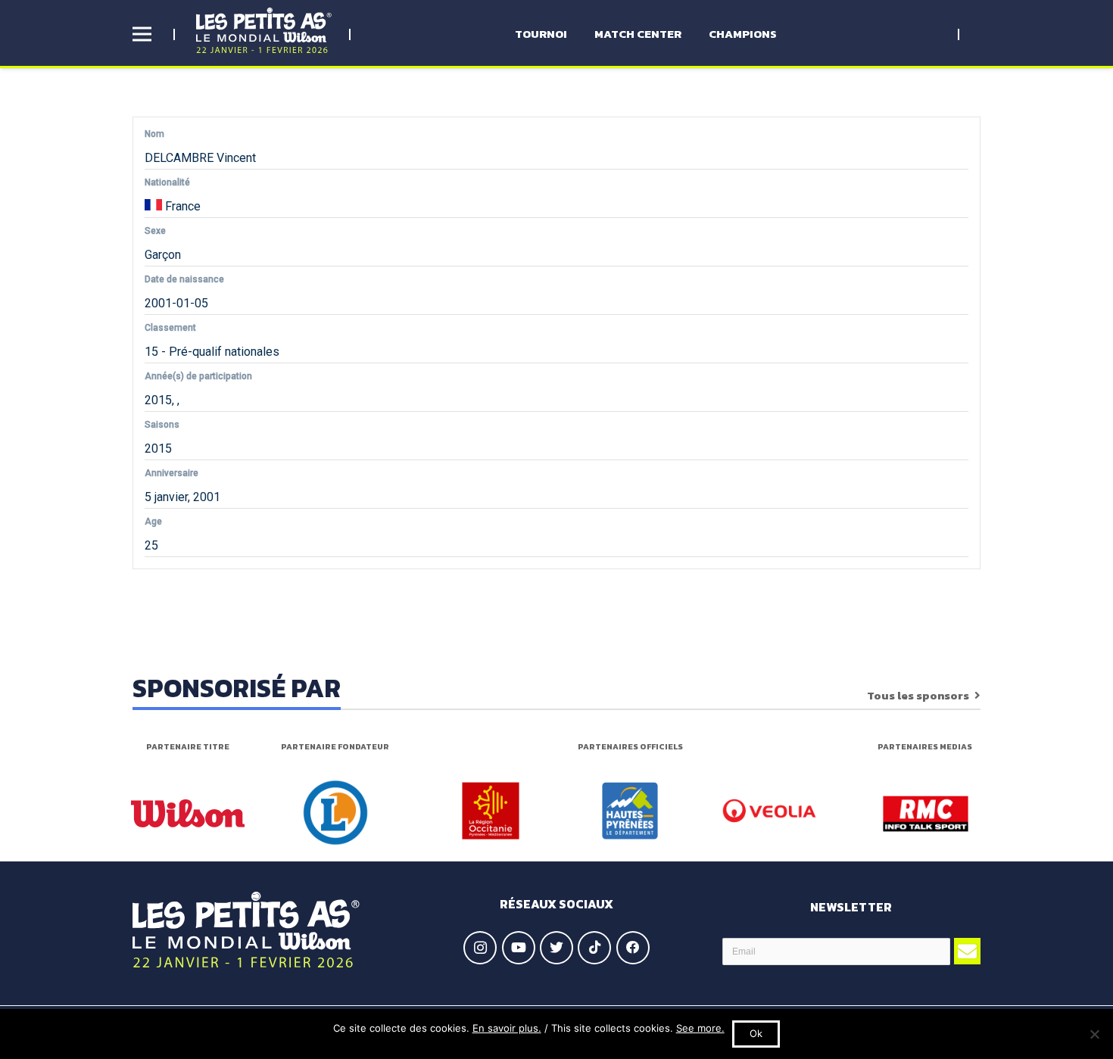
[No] (1094, 1034)
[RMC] (925, 813)
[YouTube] (518, 947)
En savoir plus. (506, 1028)
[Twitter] (556, 947)
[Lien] (264, 30)
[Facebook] (633, 947)
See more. (700, 1028)
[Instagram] (480, 947)
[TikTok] (594, 947)
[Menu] (142, 34)
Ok (756, 1033)
